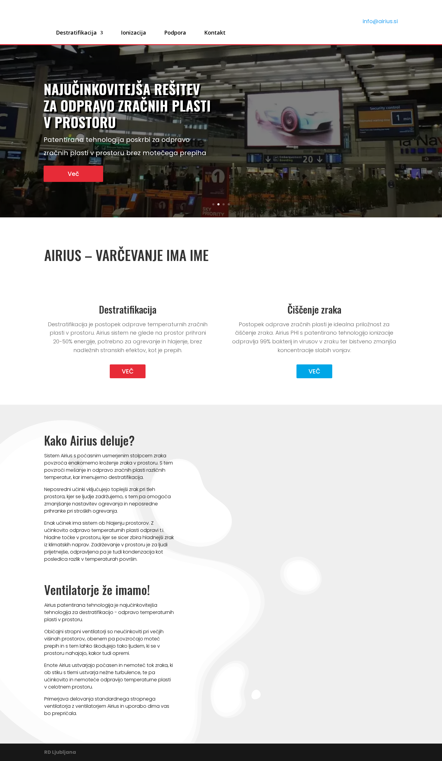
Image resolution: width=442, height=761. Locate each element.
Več (73, 174)
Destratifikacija (76, 32)
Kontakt (215, 32)
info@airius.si (380, 21)
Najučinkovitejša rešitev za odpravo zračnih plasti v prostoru (127, 105)
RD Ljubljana (60, 752)
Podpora (175, 32)
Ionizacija (133, 32)
